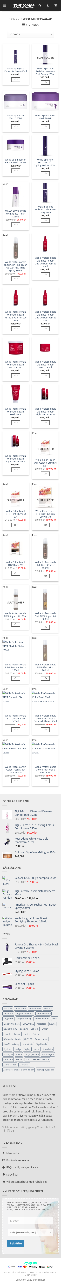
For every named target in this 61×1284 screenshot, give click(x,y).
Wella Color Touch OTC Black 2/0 (16, 564)
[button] (4, 6)
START (7, 1272)
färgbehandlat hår (24, 1013)
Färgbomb (8, 1018)
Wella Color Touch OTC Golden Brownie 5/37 (45, 462)
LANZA (45, 1028)
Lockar (17, 1034)
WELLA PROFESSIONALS (37, 1059)
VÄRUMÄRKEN (19, 1272)
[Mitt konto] (47, 5)
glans (54, 1018)
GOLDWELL (28, 1023)
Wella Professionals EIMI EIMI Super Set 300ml (45, 616)
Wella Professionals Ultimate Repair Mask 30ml (15, 411)
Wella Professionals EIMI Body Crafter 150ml (45, 565)
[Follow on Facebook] (4, 1130)
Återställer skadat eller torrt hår (18, 1069)
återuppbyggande (45, 1069)
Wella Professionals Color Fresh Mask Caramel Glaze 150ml (45, 718)
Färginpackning (24, 1018)
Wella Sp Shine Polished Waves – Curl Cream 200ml (45, 71)
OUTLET (28, 1039)
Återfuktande (9, 1064)
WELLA (19, 1059)
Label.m (24, 1028)
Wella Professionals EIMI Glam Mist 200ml (45, 667)
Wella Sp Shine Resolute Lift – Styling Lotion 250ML (45, 162)
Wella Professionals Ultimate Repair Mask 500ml (15, 364)
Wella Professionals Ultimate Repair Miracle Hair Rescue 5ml (45, 316)
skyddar (7, 1049)
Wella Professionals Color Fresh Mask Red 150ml (45, 769)
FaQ (41, 1272)
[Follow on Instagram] (8, 1130)
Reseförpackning (11, 1044)
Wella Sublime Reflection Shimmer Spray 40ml (45, 209)
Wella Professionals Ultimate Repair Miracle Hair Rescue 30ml (16, 316)
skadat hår (28, 1044)
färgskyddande (41, 1018)
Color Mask (20, 1008)
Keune (52, 1023)
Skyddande (41, 1044)
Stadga (17, 1049)
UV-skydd (8, 1054)
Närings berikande (12, 1039)
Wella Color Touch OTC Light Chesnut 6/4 (16, 514)
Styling (27, 1049)
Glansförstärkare (11, 1023)
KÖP (45, 82)
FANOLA (48, 1008)
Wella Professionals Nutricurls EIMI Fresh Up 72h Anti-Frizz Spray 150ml (15, 266)
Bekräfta (16, 1243)
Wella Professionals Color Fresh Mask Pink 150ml (15, 769)
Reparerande (41, 1039)
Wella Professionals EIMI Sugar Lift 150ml (15, 615)
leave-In (7, 1034)
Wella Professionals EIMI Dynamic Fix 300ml (15, 718)
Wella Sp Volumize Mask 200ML (45, 117)
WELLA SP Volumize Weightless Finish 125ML (15, 213)
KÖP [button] (16, 79)
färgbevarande (43, 1013)
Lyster (27, 1034)
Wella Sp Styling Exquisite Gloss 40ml (15, 70)
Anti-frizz (7, 1008)
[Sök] (39, 5)
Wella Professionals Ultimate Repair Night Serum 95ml (45, 411)
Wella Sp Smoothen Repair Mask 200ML (15, 161)
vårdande (8, 1059)
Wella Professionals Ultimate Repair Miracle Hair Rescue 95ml (45, 262)
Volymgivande (32, 1054)
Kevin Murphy (10, 1028)
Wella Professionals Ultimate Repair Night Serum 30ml (15, 458)
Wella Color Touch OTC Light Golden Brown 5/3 (45, 514)
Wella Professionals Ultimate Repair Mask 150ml (45, 364)
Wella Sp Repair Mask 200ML (15, 117)
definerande (35, 1008)
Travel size (48, 1049)
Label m (35, 1028)
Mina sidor (31, 1275)
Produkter (14, 19)
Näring (36, 1034)
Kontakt (32, 1272)
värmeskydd (48, 1054)
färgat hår (8, 1013)
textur (37, 1049)
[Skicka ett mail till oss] (12, 1130)
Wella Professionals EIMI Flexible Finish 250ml (15, 667)
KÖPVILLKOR (50, 1272)
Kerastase (41, 1023)
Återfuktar (24, 1064)
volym (19, 1054)
